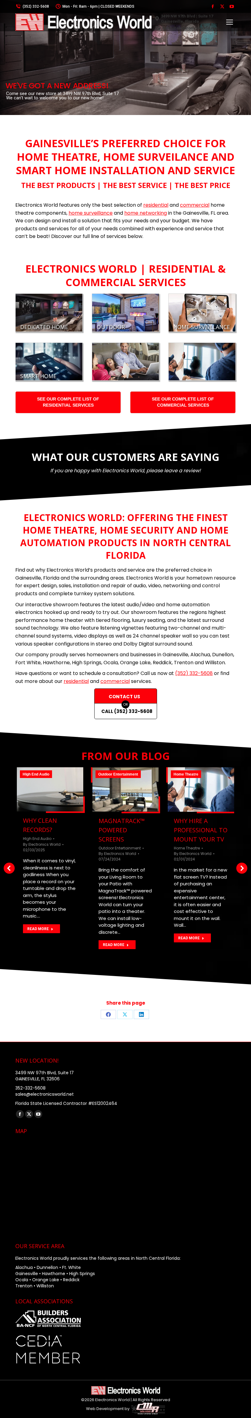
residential (155, 205)
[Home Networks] (125, 362)
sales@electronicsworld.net (189, 28)
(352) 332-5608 (36, 6)
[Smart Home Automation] (49, 362)
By (42, 844)
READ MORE (38, 929)
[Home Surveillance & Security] (202, 313)
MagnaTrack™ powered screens (122, 830)
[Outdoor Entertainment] (125, 313)
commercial (194, 205)
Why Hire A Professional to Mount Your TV (200, 830)
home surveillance (91, 213)
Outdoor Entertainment (118, 774)
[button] (9, 868)
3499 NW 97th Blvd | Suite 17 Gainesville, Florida (187, 19)
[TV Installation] (202, 362)
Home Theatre (186, 774)
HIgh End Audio (36, 774)
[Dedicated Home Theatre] (49, 313)
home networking (145, 213)
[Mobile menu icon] (229, 22)
